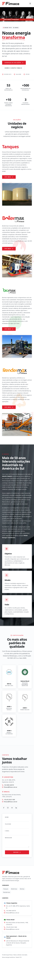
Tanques (5, 889)
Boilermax (14, 889)
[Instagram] (7, 807)
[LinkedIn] (16, 807)
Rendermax (6, 892)
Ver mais (8, 177)
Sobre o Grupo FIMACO (13, 68)
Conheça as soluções (13, 62)
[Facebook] (3, 807)
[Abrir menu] (30, 3)
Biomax (22, 889)
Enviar (16, 852)
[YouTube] (12, 807)
